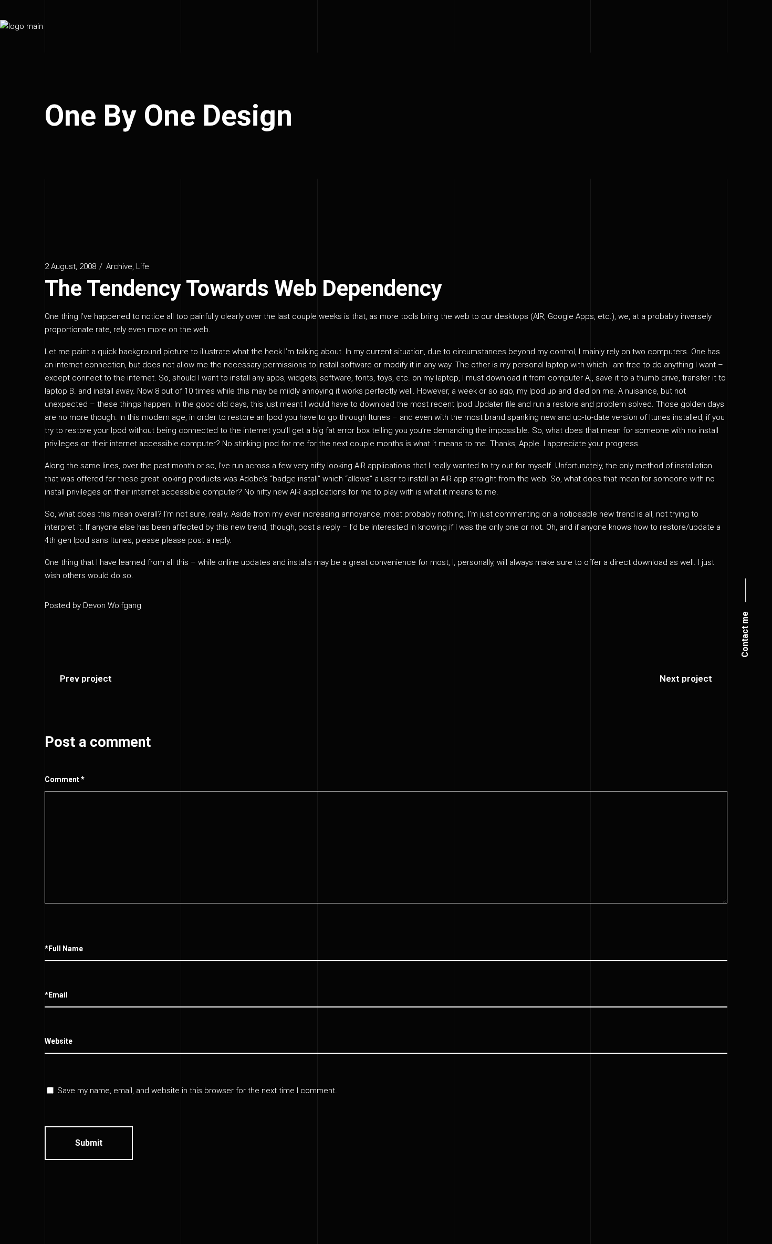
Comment (65, 779)
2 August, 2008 (70, 266)
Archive (119, 266)
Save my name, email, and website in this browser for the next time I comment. (197, 1090)
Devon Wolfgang (112, 605)
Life (142, 266)
